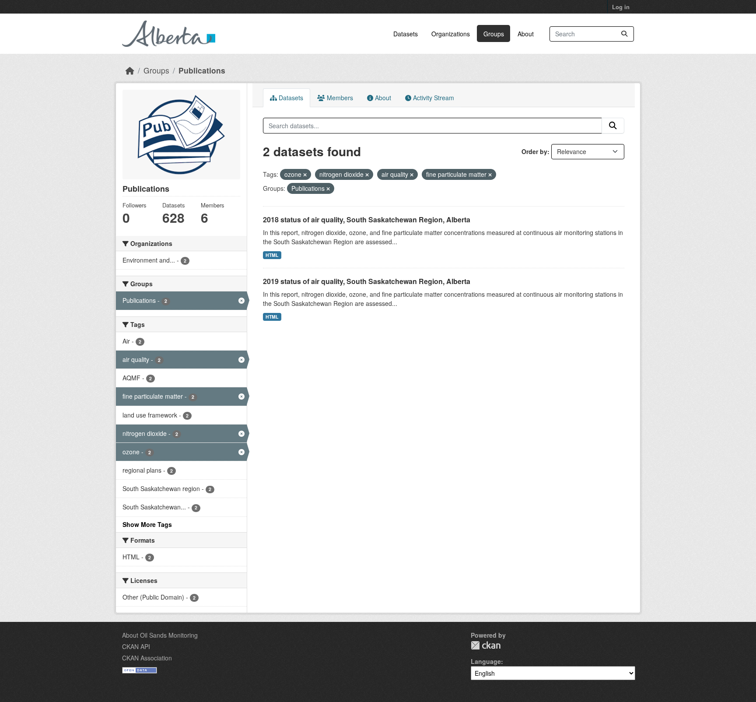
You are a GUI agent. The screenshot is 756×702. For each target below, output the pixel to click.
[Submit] (624, 34)
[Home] (130, 70)
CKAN (485, 645)
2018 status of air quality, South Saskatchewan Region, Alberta (366, 219)
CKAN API (136, 646)
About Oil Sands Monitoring (160, 635)
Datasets (405, 33)
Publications (201, 70)
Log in (621, 7)
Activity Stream (432, 97)
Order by (534, 151)
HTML (272, 255)
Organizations (450, 33)
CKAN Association (147, 657)
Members (339, 97)
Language (486, 661)
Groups (493, 33)
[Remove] (305, 174)
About (526, 33)
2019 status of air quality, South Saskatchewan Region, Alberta (366, 281)
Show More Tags (147, 524)
